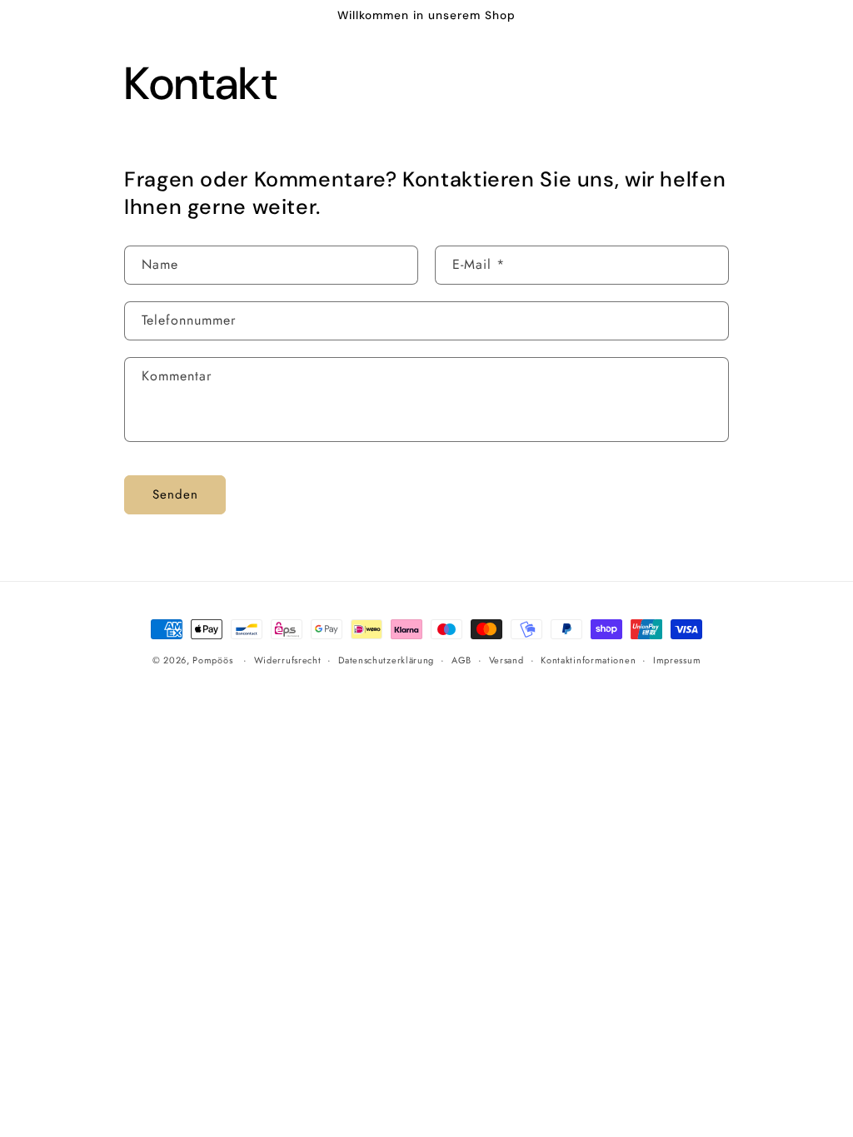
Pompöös (212, 660)
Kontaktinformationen (588, 660)
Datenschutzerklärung (386, 660)
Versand (506, 660)
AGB (461, 660)
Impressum (677, 660)
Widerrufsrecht (288, 660)
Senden (175, 494)
